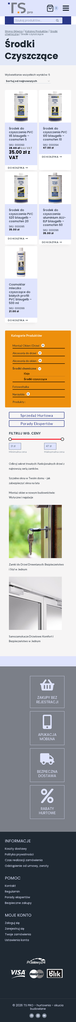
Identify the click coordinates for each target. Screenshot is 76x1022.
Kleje (27, 373)
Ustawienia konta (17, 940)
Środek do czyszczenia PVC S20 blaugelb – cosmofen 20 (21, 215)
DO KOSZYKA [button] (16, 167)
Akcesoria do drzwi (24, 353)
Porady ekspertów (17, 897)
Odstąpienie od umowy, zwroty (27, 866)
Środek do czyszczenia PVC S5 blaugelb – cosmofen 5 (21, 134)
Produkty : (19, 402)
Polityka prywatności (19, 854)
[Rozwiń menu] (65, 8)
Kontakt (10, 886)
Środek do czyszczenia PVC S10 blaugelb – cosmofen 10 (55, 134)
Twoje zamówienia (18, 934)
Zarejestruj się (14, 929)
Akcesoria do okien (24, 361)
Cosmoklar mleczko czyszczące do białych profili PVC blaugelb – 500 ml (20, 294)
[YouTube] (44, 1015)
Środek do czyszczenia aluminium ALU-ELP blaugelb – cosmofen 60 (54, 217)
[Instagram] (38, 1015)
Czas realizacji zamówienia (24, 860)
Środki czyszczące (35, 379)
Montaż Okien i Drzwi (26, 345)
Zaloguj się (12, 923)
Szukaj (58, 20)
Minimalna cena (18, 451)
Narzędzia (19, 394)
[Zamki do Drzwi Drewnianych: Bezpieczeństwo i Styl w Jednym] (35, 531)
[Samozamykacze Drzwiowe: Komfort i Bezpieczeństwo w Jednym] (35, 603)
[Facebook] (31, 1015)
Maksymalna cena (54, 451)
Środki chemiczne (24, 368)
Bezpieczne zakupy (18, 903)
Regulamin (12, 891)
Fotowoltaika (21, 386)
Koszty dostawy (16, 849)
